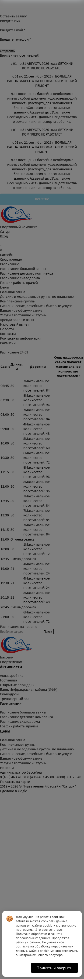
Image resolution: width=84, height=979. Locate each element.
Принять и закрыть (54, 968)
